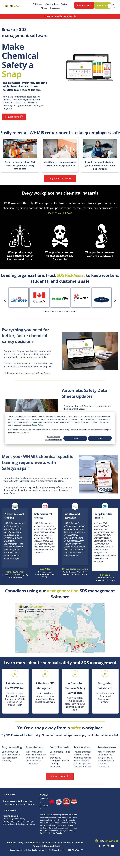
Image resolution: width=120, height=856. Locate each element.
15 (76, 311)
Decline (100, 438)
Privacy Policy (37, 425)
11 (67, 311)
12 (69, 311)
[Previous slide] (5, 300)
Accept (75, 438)
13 (71, 311)
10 (64, 311)
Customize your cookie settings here (53, 438)
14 (74, 311)
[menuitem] (37, 4)
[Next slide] (114, 300)
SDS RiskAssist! (43, 373)
